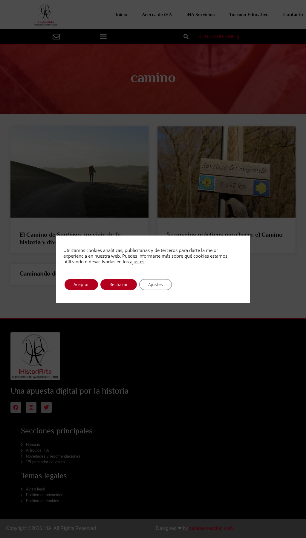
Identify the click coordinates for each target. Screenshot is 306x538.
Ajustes (155, 284)
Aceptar (81, 284)
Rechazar (118, 284)
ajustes (137, 261)
